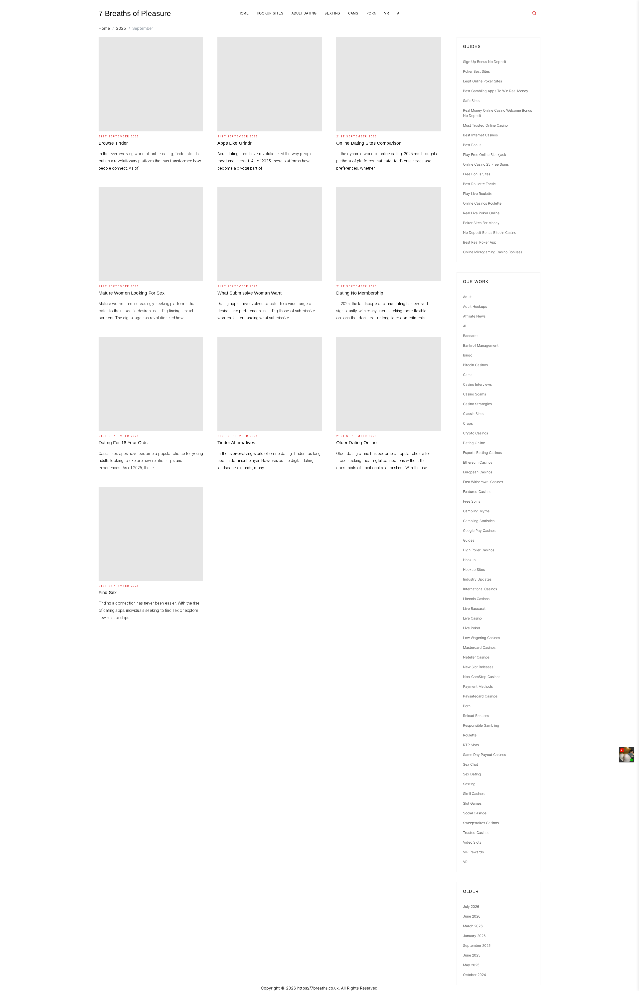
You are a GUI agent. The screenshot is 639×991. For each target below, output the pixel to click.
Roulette (470, 735)
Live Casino (472, 618)
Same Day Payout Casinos (484, 754)
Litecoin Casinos (476, 599)
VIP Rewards (473, 852)
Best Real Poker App (479, 242)
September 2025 (477, 945)
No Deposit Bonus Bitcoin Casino (489, 232)
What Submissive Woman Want (249, 293)
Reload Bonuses (476, 715)
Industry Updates (477, 579)
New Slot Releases (478, 667)
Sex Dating (472, 774)
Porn (371, 13)
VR (386, 13)
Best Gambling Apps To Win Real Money (495, 91)
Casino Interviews (477, 384)
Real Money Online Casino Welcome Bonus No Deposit (497, 113)
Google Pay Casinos (479, 530)
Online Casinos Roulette (482, 203)
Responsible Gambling (481, 725)
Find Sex (108, 592)
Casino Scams (474, 394)
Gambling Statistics (478, 521)
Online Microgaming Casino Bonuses (492, 252)
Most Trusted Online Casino (485, 125)
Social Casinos (474, 813)
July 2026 (471, 906)
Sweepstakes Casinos (481, 823)
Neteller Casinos (476, 657)
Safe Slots (471, 100)
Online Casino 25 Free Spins (486, 164)
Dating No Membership (359, 293)
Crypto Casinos (475, 433)
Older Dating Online (356, 442)
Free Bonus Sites (476, 174)
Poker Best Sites (476, 71)
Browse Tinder (113, 143)
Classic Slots (473, 413)
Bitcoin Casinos (475, 365)
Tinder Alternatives (236, 442)
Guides (468, 540)
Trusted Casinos (476, 832)
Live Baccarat (474, 608)
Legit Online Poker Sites (482, 81)
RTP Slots (471, 745)
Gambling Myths (476, 511)
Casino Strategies (477, 404)
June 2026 (471, 916)
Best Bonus (472, 145)
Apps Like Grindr (234, 143)
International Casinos (480, 589)
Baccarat (470, 335)
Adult (467, 297)
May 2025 (471, 965)
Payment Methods (478, 686)
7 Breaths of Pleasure (135, 13)
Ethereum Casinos (477, 462)
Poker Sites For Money (481, 223)
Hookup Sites (270, 13)
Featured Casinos (477, 491)
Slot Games (472, 803)
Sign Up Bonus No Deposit (484, 61)
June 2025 (471, 955)
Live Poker (471, 628)
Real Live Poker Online (481, 213)
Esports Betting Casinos (482, 452)
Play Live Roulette (477, 193)
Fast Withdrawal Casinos (483, 482)
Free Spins (471, 501)
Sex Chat (470, 764)
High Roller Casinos (478, 550)
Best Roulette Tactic (479, 184)
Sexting (332, 13)
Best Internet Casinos (480, 135)
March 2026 (473, 926)
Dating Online (474, 443)
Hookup (469, 560)
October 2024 (474, 975)
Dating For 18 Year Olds (123, 442)
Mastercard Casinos (479, 647)
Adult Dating (304, 13)
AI (399, 13)
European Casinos (477, 472)
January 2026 (474, 936)
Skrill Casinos (473, 793)
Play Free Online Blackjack (484, 154)
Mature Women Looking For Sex (131, 293)
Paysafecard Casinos (480, 696)
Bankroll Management (480, 345)
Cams (353, 13)
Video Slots (472, 842)
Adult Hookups (475, 306)
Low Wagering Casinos (481, 638)
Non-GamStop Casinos (481, 676)
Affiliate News (474, 316)
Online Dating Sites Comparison (368, 143)
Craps (468, 423)
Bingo (467, 355)
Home (243, 13)
